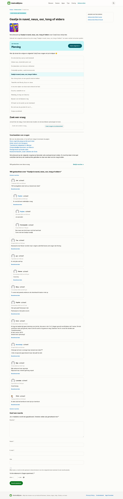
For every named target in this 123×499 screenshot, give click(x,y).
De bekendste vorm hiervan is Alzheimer (22, 66)
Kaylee (20, 196)
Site (11, 459)
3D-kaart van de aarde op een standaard (23, 103)
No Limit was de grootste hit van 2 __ (21, 107)
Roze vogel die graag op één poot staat (22, 141)
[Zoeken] (114, 3)
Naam (12, 441)
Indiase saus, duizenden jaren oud (21, 62)
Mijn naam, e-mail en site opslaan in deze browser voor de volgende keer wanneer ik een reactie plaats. (40, 470)
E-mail (12, 450)
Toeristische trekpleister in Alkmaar (20, 145)
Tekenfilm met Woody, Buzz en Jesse (22, 82)
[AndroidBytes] (8, 3)
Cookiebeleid (100, 495)
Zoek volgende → (75, 45)
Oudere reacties (14, 175)
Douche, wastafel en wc (18, 90)
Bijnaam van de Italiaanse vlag (20, 99)
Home (11, 9)
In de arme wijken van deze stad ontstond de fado (25, 86)
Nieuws (50, 3)
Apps (63, 3)
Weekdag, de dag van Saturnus (20, 95)
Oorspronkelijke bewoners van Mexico (22, 147)
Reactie (12, 420)
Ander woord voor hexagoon (19, 143)
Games (57, 3)
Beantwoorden (15, 189)
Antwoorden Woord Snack (95, 19)
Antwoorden (81, 3)
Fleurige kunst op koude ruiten (19, 149)
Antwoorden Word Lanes (95, 17)
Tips (68, 3)
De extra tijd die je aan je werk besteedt (22, 58)
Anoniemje (19, 344)
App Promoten (109, 495)
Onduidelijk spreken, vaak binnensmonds (23, 70)
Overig (73, 3)
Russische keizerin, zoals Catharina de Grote (23, 151)
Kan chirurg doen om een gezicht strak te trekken (25, 78)
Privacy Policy (90, 495)
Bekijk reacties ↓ (78, 164)
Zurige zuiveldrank (16, 111)
